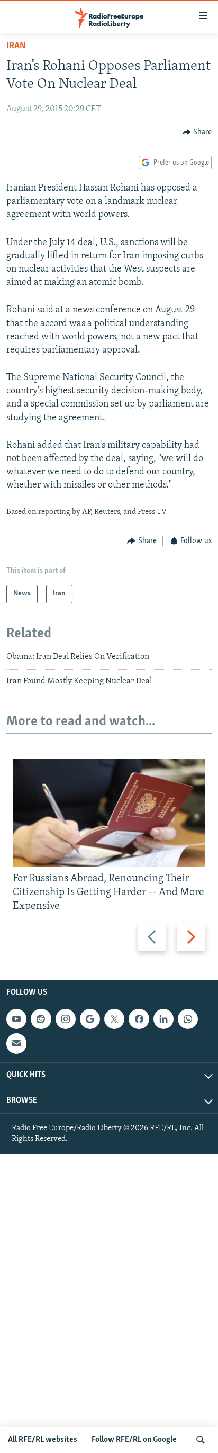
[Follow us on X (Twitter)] (114, 1019)
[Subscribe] (16, 1043)
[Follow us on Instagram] (66, 1019)
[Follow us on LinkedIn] (163, 1019)
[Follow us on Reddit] (41, 1019)
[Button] (197, 132)
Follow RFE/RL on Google (134, 1440)
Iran (16, 46)
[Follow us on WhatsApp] (188, 1019)
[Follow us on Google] (90, 1019)
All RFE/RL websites (42, 1440)
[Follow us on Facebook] (139, 1019)
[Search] (200, 1440)
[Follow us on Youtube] (16, 1019)
